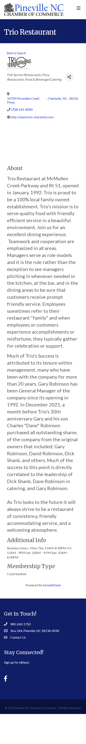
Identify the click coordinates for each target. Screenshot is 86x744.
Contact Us (18, 637)
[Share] (69, 76)
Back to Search (16, 53)
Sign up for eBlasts (16, 662)
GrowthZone (52, 585)
